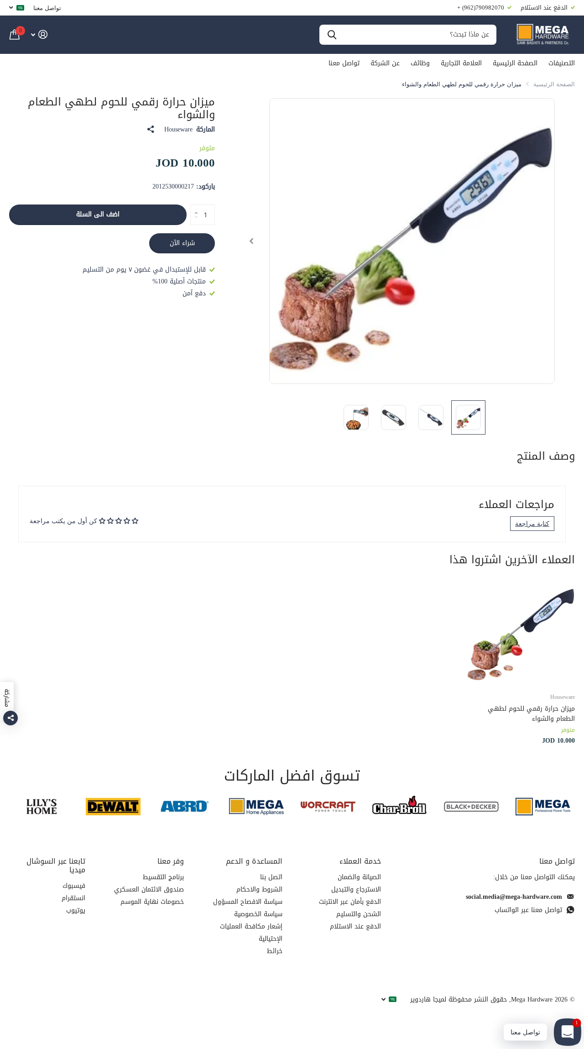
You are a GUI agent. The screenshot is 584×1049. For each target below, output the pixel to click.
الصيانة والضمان (359, 877)
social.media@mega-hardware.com (514, 897)
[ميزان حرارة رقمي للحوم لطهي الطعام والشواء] (521, 631)
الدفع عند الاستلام (355, 926)
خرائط (274, 951)
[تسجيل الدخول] (39, 34)
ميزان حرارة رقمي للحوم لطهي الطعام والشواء (531, 714)
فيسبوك (74, 886)
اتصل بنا (271, 877)
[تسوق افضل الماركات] (543, 806)
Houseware (178, 130)
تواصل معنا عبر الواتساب (528, 910)
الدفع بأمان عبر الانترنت (350, 902)
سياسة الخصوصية (258, 914)
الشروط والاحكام (259, 889)
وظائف (420, 63)
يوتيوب (75, 910)
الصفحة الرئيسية (515, 63)
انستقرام (73, 898)
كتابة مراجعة (532, 523)
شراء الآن (182, 243)
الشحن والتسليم (358, 914)
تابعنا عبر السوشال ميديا (55, 865)
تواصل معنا (47, 7)
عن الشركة (385, 63)
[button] (251, 241)
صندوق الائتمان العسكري (149, 889)
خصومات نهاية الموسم (152, 902)
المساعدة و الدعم (254, 861)
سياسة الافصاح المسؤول (247, 902)
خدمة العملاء (360, 861)
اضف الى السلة (98, 214)
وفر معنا (170, 861)
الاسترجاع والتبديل (356, 889)
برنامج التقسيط (163, 877)
